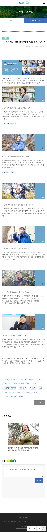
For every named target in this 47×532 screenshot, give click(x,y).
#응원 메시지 (22, 388)
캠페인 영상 (12, 20)
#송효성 (26, 392)
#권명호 (13, 396)
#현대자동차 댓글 (19, 384)
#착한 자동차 (7, 384)
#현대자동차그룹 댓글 (10, 388)
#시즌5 (6, 379)
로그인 (39, 481)
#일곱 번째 (32, 388)
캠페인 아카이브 (35, 20)
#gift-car (32, 379)
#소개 (40, 388)
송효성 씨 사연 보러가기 (9, 172)
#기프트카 (14, 379)
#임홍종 (6, 396)
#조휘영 (34, 392)
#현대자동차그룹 (31, 384)
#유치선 (21, 396)
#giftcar (40, 379)
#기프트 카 (23, 379)
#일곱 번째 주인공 (9, 392)
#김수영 (19, 392)
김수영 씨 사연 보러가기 (9, 124)
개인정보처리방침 (23, 527)
